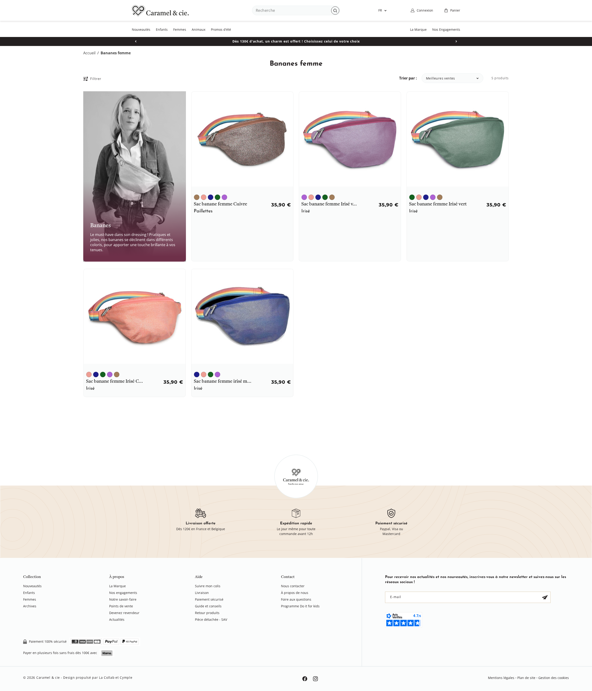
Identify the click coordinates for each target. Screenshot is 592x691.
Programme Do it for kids (300, 606)
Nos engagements (123, 592)
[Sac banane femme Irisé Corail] (204, 197)
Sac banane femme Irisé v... (329, 204)
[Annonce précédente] (136, 41)
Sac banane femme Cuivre (220, 204)
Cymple (126, 677)
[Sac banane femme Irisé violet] (224, 197)
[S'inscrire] (545, 597)
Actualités (116, 619)
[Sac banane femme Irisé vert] (217, 197)
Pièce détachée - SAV (211, 619)
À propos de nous (294, 592)
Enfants (29, 592)
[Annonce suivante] (456, 41)
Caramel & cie (48, 677)
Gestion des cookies (553, 678)
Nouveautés (32, 586)
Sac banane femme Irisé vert (438, 204)
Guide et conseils (208, 606)
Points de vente (121, 606)
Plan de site (526, 678)
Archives (29, 606)
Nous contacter (293, 586)
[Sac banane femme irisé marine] (210, 197)
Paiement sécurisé (209, 599)
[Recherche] (335, 10)
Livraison (202, 592)
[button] (452, 10)
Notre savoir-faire (122, 599)
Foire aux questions (296, 599)
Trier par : (408, 78)
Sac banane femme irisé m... (222, 381)
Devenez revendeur (124, 613)
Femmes (29, 599)
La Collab (106, 677)
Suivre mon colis (207, 586)
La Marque (117, 586)
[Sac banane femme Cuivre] (197, 197)
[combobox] (296, 10)
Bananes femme (116, 53)
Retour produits (207, 613)
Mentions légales (501, 678)
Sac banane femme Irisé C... (114, 381)
